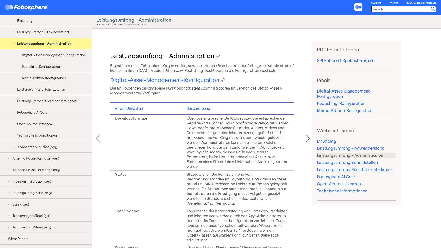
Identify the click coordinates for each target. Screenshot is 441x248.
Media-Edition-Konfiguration (345, 110)
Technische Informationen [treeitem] (37, 135)
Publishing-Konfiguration (341, 103)
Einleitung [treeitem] (24, 21)
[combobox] (403, 9)
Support (376, 2)
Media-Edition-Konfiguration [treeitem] (44, 78)
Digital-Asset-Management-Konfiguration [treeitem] (54, 55)
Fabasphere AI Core (336, 176)
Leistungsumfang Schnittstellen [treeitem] (41, 89)
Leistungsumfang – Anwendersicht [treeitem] (43, 32)
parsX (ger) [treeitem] (21, 204)
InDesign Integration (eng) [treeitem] (32, 193)
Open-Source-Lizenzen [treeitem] (34, 124)
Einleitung (326, 141)
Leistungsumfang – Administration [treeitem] (44, 44)
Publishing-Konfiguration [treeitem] (41, 67)
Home (100, 24)
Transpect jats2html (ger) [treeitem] (31, 216)
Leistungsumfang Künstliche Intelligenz (355, 169)
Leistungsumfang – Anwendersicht (350, 148)
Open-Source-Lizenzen (339, 183)
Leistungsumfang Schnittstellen (347, 162)
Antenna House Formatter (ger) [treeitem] (36, 158)
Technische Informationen (342, 191)
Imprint (393, 2)
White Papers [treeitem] (18, 239)
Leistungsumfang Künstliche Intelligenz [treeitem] (47, 101)
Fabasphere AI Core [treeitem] (32, 112)
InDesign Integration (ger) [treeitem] (32, 181)
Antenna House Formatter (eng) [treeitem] (36, 170)
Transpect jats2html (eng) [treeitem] (32, 227)
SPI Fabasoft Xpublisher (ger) (125, 24)
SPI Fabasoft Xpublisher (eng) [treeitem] (35, 147)
